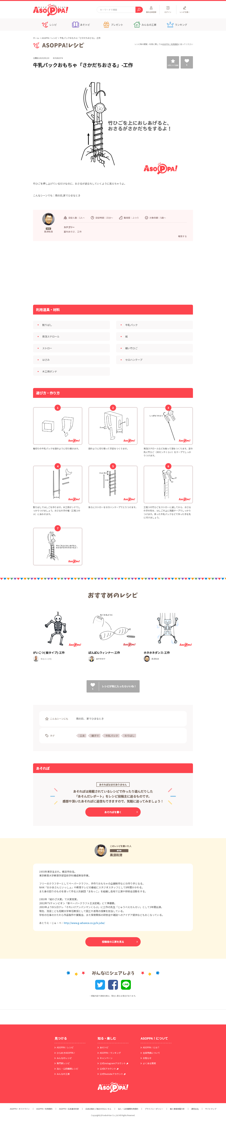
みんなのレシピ (64, 1058)
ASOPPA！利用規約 (170, 44)
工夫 (82, 735)
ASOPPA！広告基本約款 (69, 1109)
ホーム (36, 37)
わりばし (130, 735)
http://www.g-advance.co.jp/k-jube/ (84, 923)
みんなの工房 (63, 1073)
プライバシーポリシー (154, 1109)
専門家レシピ (63, 1063)
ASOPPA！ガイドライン (20, 1109)
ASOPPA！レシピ (49, 37)
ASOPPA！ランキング (110, 1052)
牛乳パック (112, 735)
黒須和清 (116, 855)
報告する (182, 236)
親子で (95, 735)
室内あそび (69, 231)
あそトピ (104, 1047)
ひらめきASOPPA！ (66, 1052)
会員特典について (151, 1052)
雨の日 (79, 718)
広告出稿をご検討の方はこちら (98, 1109)
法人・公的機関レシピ (67, 1068)
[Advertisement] (81, 272)
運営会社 (195, 1109)
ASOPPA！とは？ (151, 1047)
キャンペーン (106, 1058)
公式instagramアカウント (113, 1063)
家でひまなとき (95, 718)
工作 (79, 231)
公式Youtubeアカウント (111, 1073)
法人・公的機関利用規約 (128, 1109)
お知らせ (147, 1058)
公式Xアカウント (108, 1068)
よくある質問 (149, 1063)
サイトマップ (210, 1109)
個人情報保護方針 (177, 1109)
